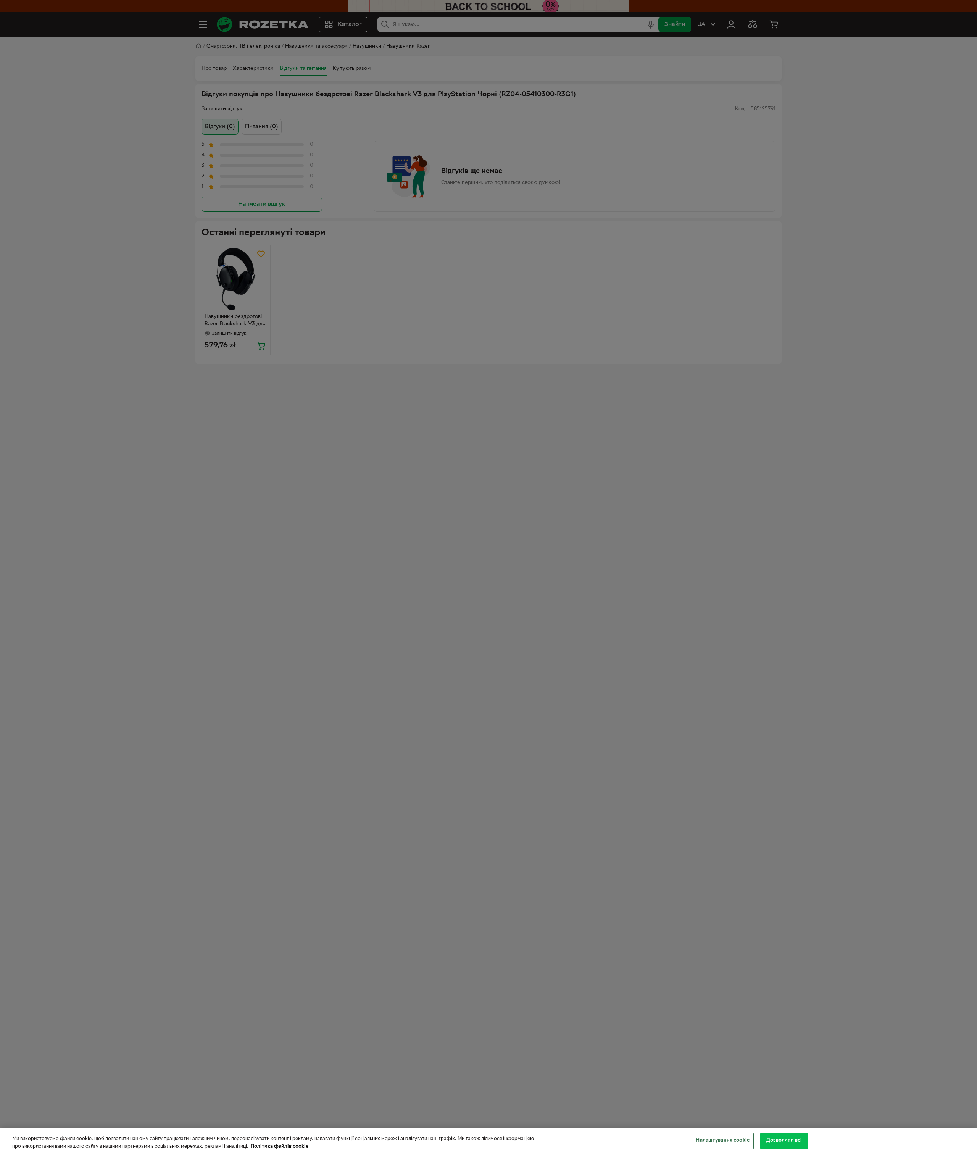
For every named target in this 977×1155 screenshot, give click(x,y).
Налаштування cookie (722, 1140)
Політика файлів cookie (279, 1146)
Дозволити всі (784, 1140)
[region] (488, 1141)
